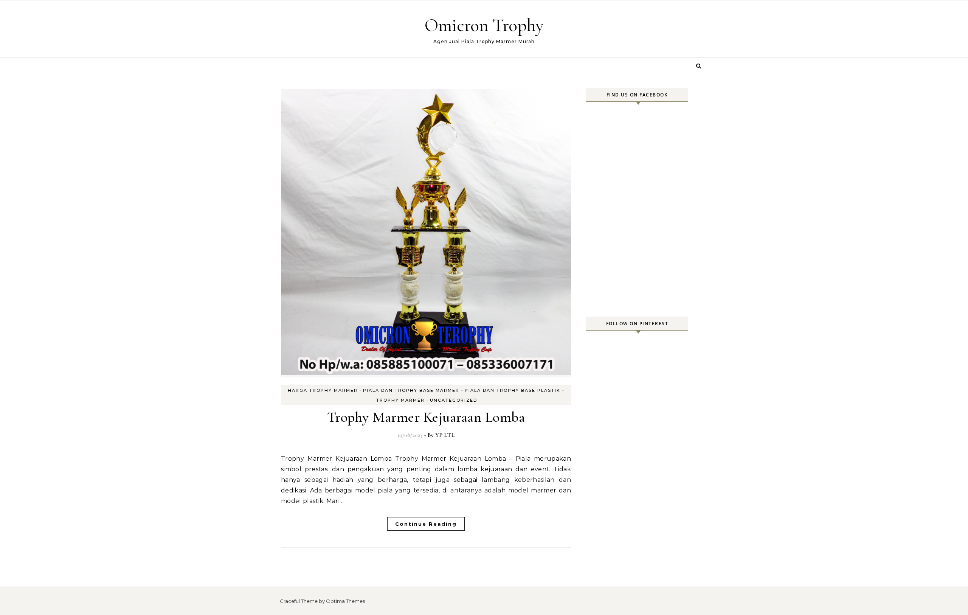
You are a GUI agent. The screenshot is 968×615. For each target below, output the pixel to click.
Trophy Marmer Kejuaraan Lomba (426, 417)
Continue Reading (426, 524)
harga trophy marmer (323, 390)
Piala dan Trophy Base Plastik (512, 390)
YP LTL (445, 435)
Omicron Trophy (484, 25)
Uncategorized (453, 400)
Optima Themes (345, 601)
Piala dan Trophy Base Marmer (411, 390)
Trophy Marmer (400, 400)
